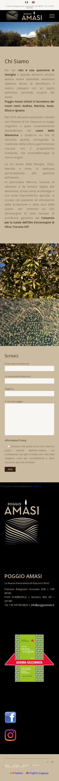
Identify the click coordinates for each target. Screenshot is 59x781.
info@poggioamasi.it (42, 605)
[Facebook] (48, 762)
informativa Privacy (15, 440)
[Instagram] (52, 762)
